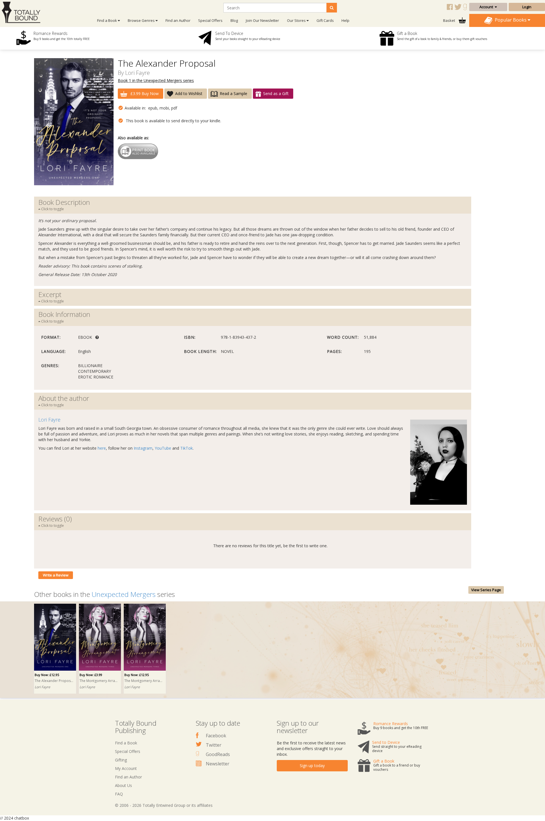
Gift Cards (325, 20)
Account (487, 6)
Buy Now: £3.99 (90, 675)
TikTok (186, 448)
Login (526, 6)
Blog (234, 20)
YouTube (163, 448)
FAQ (119, 794)
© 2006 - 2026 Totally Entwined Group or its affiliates (164, 805)
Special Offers (210, 20)
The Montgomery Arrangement (99, 680)
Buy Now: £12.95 (47, 675)
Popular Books (510, 20)
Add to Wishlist (188, 93)
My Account (126, 768)
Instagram (143, 448)
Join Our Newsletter (262, 20)
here (102, 448)
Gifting (121, 760)
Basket (449, 20)
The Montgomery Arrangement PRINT (144, 680)
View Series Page (486, 589)
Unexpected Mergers (124, 594)
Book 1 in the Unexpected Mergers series (156, 80)
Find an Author (177, 20)
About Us (123, 785)
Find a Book (126, 743)
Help (345, 20)
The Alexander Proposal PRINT (54, 680)
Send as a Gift (276, 93)
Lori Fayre (137, 73)
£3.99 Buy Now (144, 93)
